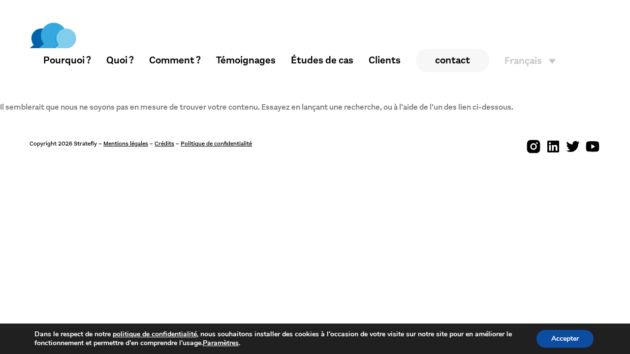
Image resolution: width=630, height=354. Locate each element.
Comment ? (175, 60)
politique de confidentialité (155, 334)
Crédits (164, 144)
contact (452, 60)
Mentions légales (125, 144)
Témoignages (246, 60)
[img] (53, 36)
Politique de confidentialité (216, 144)
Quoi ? (120, 60)
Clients (385, 60)
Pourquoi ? (67, 60)
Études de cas (322, 60)
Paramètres (221, 343)
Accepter (565, 338)
